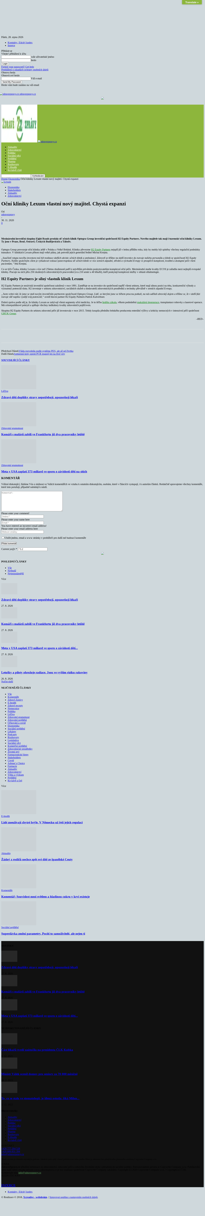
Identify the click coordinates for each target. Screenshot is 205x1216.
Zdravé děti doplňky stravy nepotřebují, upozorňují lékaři (39, 397)
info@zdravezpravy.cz (12, 1154)
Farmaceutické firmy (18, 754)
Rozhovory (13, 164)
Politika (11, 152)
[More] (87, 228)
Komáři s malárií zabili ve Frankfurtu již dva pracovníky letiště (43, 434)
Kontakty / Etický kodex (20, 42)
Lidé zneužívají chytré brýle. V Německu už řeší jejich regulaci (42, 822)
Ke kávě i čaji (15, 170)
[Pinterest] (53, 228)
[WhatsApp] (64, 228)
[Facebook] (30, 228)
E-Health (12, 167)
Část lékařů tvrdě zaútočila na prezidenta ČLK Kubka (37, 1049)
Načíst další (7, 681)
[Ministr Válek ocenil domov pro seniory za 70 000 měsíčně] (9, 1068)
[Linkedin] (76, 228)
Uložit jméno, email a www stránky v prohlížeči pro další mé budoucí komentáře (45, 537)
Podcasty (12, 734)
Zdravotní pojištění (17, 720)
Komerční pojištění (17, 746)
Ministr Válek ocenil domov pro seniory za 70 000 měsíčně (39, 1074)
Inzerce (11, 45)
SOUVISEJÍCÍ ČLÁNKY (15, 360)
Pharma (11, 161)
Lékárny (12, 731)
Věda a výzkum (16, 774)
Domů (4, 179)
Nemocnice (13, 708)
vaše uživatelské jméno (42, 56)
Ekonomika (14, 179)
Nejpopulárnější (16, 573)
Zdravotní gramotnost (12, 428)
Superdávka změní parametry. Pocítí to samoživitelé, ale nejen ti (43, 933)
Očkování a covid (17, 723)
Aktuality (12, 147)
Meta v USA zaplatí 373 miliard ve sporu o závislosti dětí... (39, 648)
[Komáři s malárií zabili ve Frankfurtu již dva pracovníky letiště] (18, 425)
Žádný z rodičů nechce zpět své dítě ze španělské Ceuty (37, 859)
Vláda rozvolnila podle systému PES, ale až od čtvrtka (46, 351)
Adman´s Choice (16, 763)
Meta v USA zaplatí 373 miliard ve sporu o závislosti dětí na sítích (44, 471)
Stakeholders (14, 190)
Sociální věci (14, 155)
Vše (10, 567)
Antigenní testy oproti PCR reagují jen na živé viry (39, 354)
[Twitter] (41, 228)
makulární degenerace (148, 302)
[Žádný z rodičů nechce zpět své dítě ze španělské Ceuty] (18, 850)
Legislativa (13, 740)
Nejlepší (12, 570)
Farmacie (12, 766)
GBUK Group (8, 313)
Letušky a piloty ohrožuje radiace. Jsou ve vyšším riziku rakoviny (44, 672)
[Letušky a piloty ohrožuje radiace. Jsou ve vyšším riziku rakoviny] (9, 666)
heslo (33, 60)
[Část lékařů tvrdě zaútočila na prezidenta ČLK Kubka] (9, 1043)
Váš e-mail (36, 78)
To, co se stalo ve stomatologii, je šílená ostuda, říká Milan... (40, 1098)
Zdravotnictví (14, 150)
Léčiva (4, 391)
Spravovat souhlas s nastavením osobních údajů (73, 1197)
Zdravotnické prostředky (20, 748)
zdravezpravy (8, 214)
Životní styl (13, 751)
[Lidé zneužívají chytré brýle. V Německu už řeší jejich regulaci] (18, 813)
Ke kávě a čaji (15, 780)
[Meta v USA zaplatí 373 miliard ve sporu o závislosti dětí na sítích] (18, 462)
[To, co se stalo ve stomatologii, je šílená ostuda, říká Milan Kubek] (9, 1092)
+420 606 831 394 (10, 1151)
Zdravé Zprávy (15, 699)
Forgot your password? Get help (17, 66)
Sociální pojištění (16, 728)
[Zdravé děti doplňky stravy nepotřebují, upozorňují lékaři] (18, 388)
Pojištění (12, 158)
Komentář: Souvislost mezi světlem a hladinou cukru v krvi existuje (45, 896)
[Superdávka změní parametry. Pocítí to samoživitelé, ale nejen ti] (18, 924)
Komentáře (13, 697)
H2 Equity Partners (100, 249)
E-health (12, 702)
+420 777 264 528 (10, 1148)
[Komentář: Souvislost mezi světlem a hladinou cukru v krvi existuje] (18, 887)
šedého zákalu (109, 302)
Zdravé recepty (15, 705)
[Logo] (19, 141)
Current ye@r (9, 549)
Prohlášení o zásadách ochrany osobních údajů (24, 69)
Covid (11, 760)
